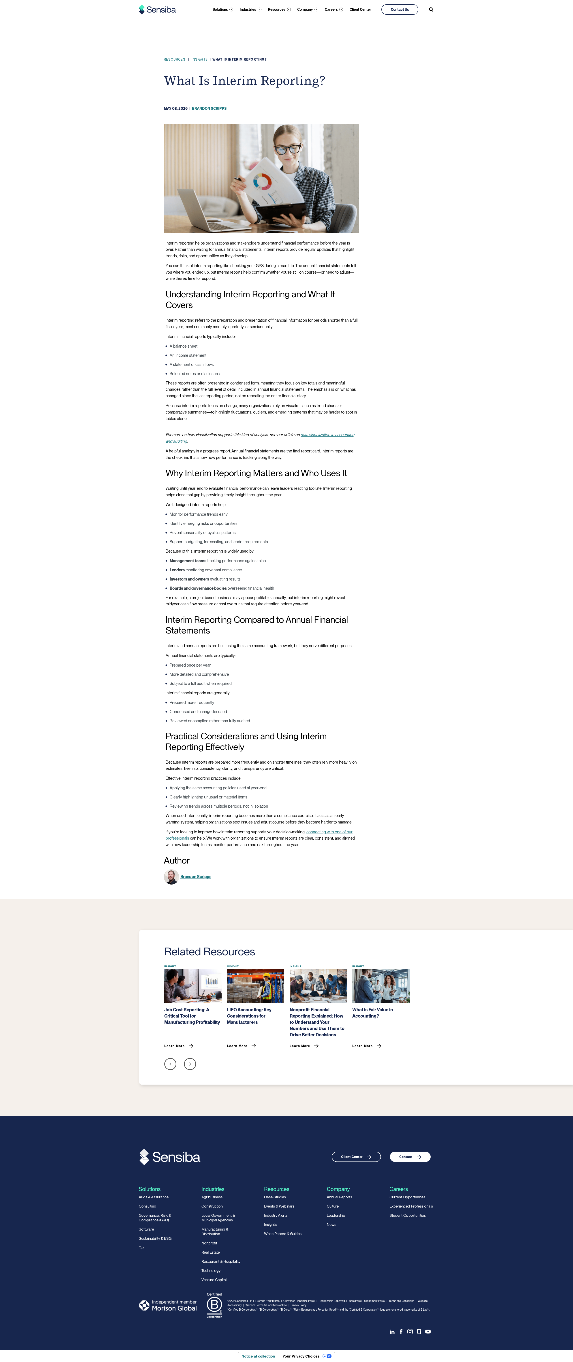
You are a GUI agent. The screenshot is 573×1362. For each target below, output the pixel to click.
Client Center (360, 9)
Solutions (220, 9)
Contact (406, 1157)
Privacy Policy (298, 1305)
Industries (248, 9)
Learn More (174, 1046)
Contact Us (400, 9)
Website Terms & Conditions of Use (266, 1305)
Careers (331, 9)
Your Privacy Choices (301, 1356)
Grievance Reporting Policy (299, 1301)
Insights (200, 59)
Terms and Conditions (401, 1301)
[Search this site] (431, 9)
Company (305, 9)
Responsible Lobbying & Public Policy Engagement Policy (352, 1301)
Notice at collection (258, 1356)
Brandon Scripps (209, 108)
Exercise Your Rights (267, 1301)
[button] (170, 1065)
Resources (276, 9)
